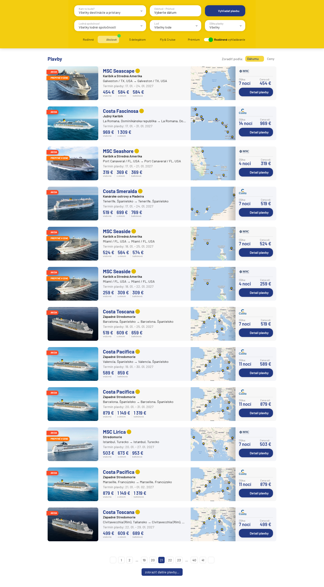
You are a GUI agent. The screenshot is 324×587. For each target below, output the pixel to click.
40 (194, 560)
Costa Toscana (118, 311)
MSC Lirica (114, 432)
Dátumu (253, 59)
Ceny (270, 59)
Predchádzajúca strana (113, 560)
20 (153, 560)
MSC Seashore (118, 151)
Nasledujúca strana (211, 560)
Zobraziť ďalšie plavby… (162, 572)
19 (144, 560)
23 (179, 560)
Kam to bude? (86, 8)
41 (203, 560)
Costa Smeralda (120, 191)
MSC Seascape (118, 71)
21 (161, 560)
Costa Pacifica (118, 351)
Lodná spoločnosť (89, 23)
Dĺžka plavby (216, 23)
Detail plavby (259, 92)
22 (170, 560)
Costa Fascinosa (120, 111)
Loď (156, 23)
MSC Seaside (116, 231)
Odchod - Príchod (164, 8)
